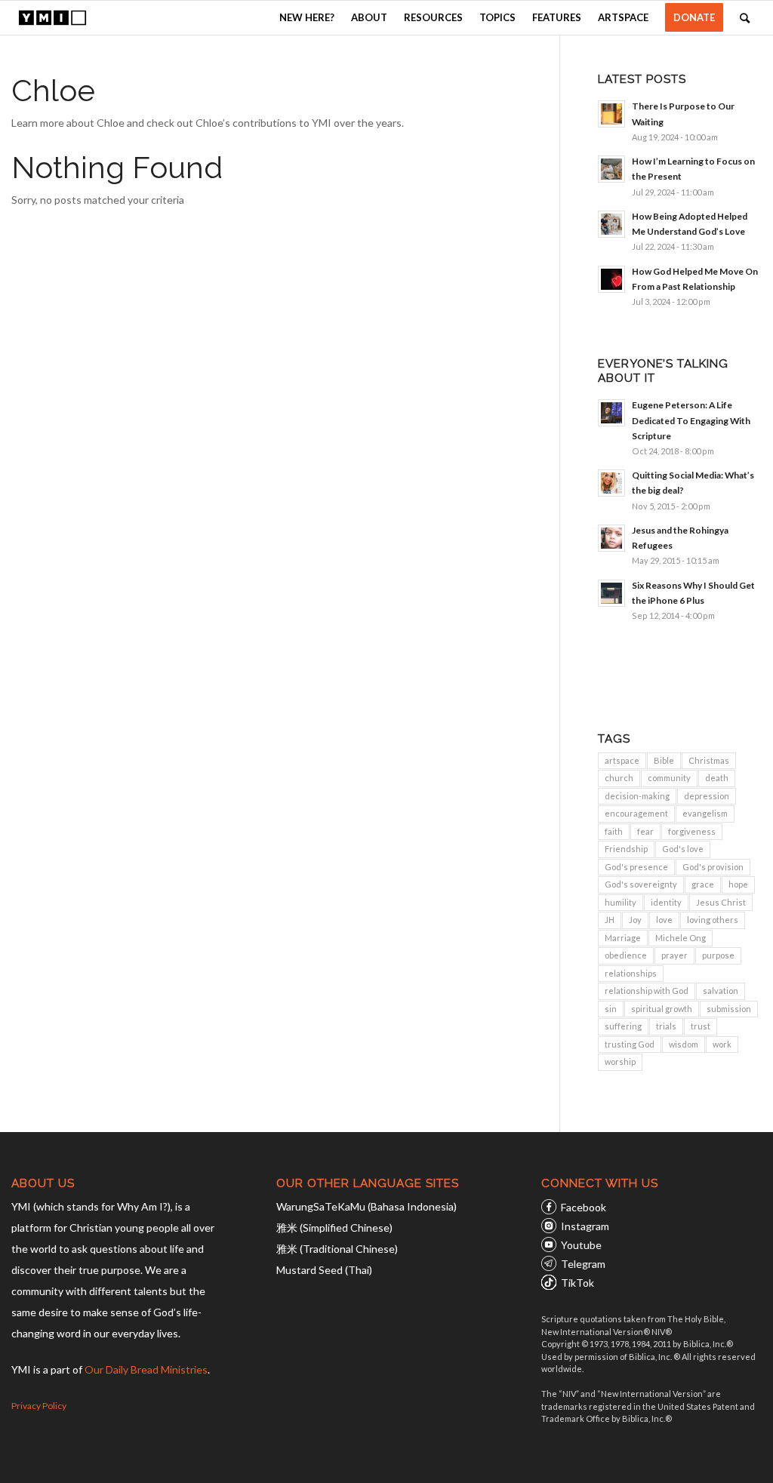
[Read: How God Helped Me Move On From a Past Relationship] (611, 279)
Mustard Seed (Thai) (324, 1269)
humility (620, 902)
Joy (635, 920)
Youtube (581, 1244)
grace (702, 884)
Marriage (623, 938)
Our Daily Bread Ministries (146, 1369)
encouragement (636, 813)
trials (666, 1026)
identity (666, 902)
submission (729, 1009)
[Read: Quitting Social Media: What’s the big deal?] (611, 483)
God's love (683, 849)
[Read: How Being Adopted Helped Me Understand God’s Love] (611, 224)
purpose (718, 955)
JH (609, 920)
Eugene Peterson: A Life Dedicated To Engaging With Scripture (691, 420)
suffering (623, 1026)
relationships (631, 973)
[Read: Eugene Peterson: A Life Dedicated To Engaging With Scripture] (611, 412)
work (722, 1044)
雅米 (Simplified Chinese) (334, 1227)
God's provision (713, 867)
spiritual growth (661, 1009)
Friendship (626, 849)
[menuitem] (307, 18)
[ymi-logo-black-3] (52, 18)
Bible (664, 760)
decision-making (637, 796)
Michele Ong (680, 938)
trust (700, 1026)
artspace (622, 760)
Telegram (583, 1263)
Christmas (708, 760)
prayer (674, 955)
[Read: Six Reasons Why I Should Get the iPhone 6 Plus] (611, 593)
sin (611, 1009)
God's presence (636, 867)
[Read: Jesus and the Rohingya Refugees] (611, 538)
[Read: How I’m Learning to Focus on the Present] (611, 169)
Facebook (583, 1207)
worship (620, 1061)
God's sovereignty (641, 884)
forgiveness (692, 831)
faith (614, 831)
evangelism (705, 813)
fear (645, 831)
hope (738, 884)
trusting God (629, 1044)
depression (706, 796)
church (619, 778)
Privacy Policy (38, 1405)
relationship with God (646, 990)
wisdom (683, 1044)
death (716, 778)
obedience (626, 955)
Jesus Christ (721, 902)
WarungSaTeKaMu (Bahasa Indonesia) (366, 1206)
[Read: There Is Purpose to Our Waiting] (611, 114)
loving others (712, 920)
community (669, 778)
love (664, 920)
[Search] (744, 18)
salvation (720, 990)
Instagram (585, 1226)
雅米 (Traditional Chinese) (337, 1248)
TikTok (577, 1282)
